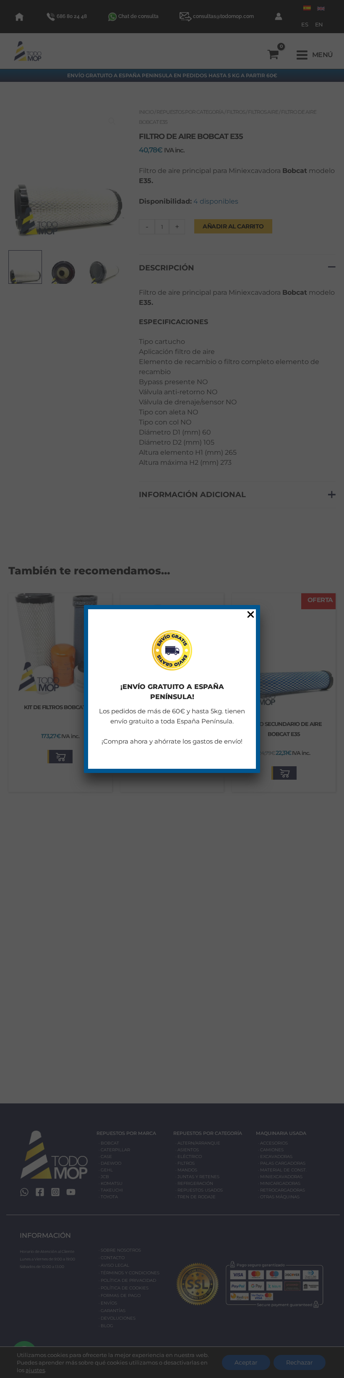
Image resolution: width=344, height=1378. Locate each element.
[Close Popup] (250, 615)
